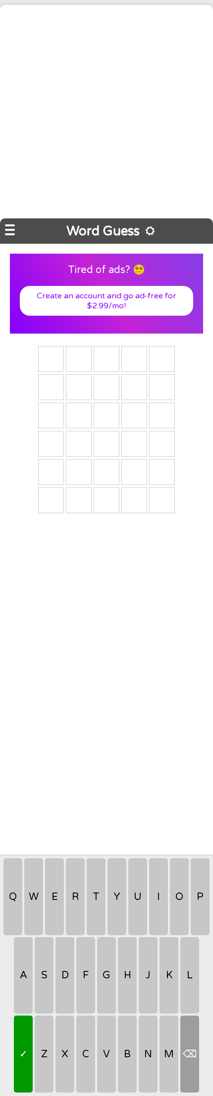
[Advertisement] (106, 111)
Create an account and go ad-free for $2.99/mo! (106, 301)
